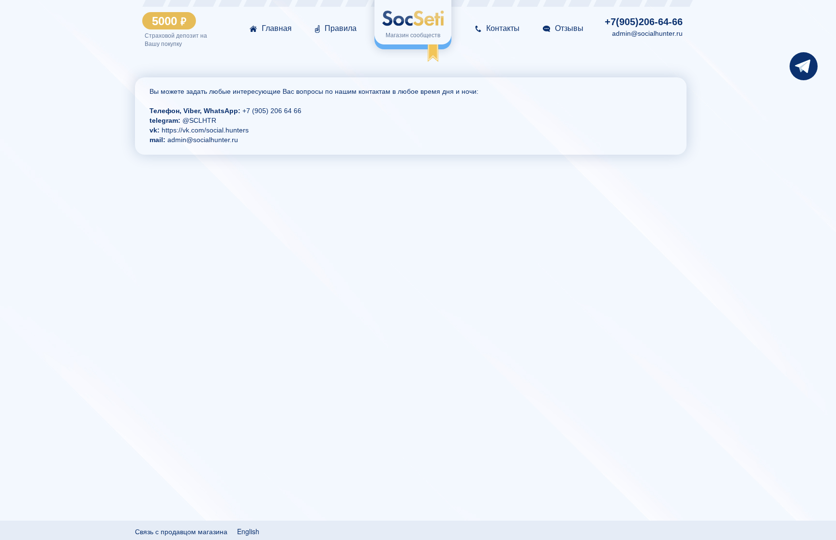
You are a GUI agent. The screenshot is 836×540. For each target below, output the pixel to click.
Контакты (503, 28)
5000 (169, 21)
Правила (341, 28)
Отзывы (569, 28)
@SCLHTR (199, 120)
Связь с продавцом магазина (181, 531)
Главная (277, 28)
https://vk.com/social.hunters (204, 130)
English (248, 531)
